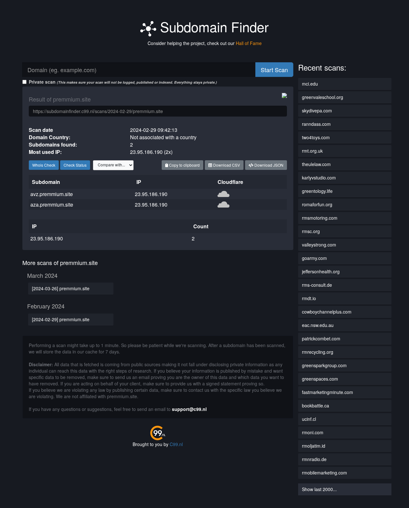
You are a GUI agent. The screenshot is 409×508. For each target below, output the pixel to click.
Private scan (123, 82)
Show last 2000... (319, 489)
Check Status (75, 165)
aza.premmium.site (51, 204)
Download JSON (268, 165)
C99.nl (176, 444)
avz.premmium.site (51, 194)
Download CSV (226, 165)
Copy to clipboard (184, 165)
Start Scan (274, 69)
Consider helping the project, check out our (205, 43)
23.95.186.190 (151, 194)
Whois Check (43, 165)
